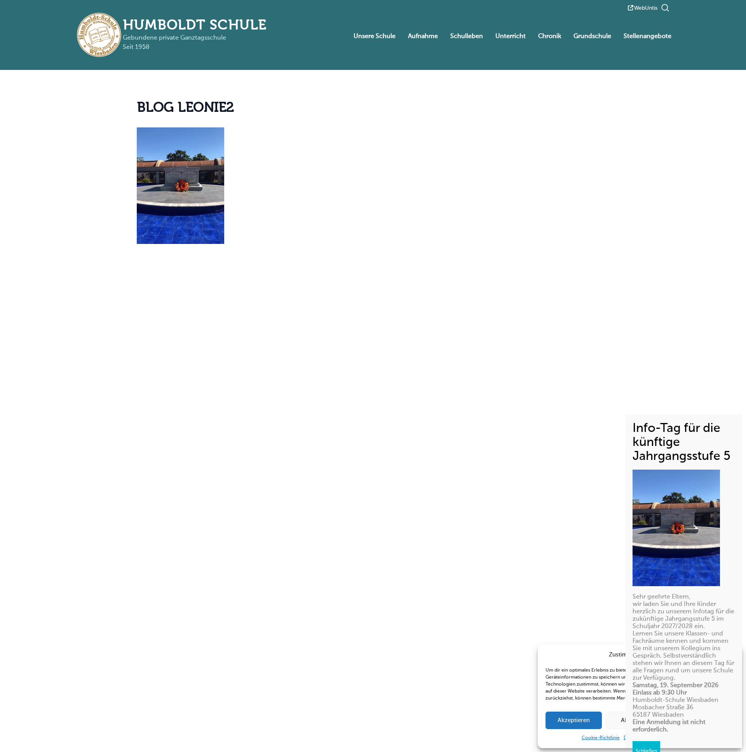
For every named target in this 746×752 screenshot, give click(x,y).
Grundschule (592, 36)
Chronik (549, 36)
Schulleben (466, 36)
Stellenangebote (647, 36)
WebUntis (645, 8)
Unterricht (510, 36)
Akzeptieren (574, 720)
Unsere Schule (375, 36)
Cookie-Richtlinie (601, 738)
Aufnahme (423, 36)
